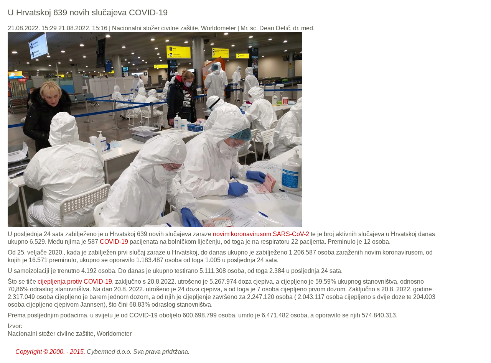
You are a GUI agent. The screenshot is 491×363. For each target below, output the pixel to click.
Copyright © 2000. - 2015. (50, 351)
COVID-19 (113, 241)
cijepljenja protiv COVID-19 (75, 281)
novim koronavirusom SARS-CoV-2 (261, 234)
